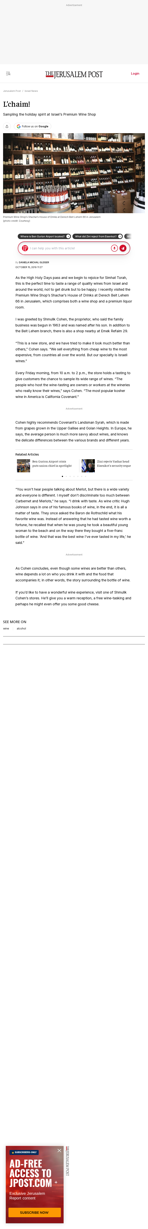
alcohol (21, 628)
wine (6, 628)
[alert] (35, 1184)
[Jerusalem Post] (74, 75)
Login (135, 73)
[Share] (7, 126)
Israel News (31, 90)
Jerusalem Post (12, 90)
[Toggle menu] (8, 73)
